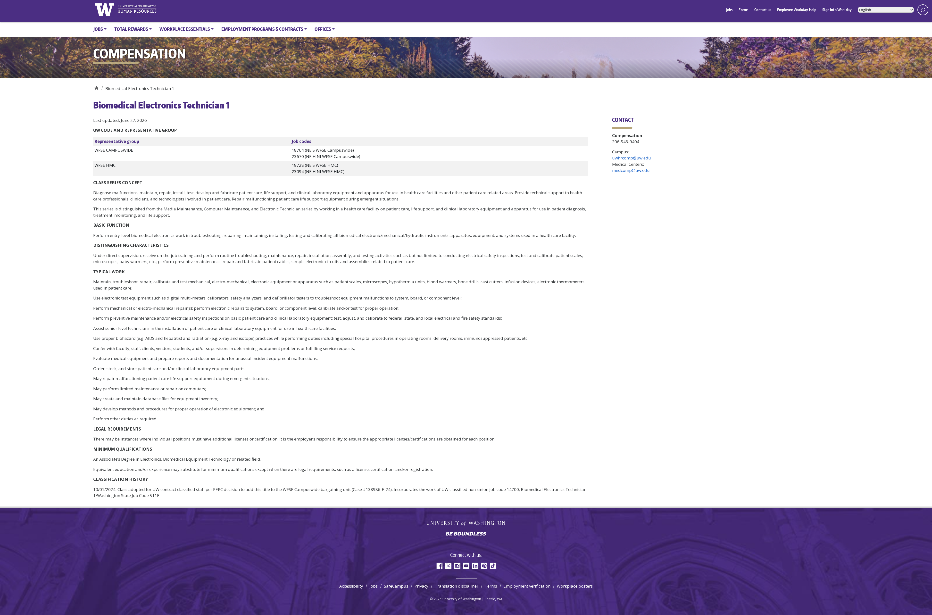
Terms (491, 586)
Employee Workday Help (796, 9)
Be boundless (466, 534)
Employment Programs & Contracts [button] (262, 29)
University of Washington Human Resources (137, 9)
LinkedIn (475, 566)
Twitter (448, 566)
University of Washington (104, 9)
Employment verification (526, 586)
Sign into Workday (837, 9)
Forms (743, 9)
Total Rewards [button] (131, 29)
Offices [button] (323, 29)
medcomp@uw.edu (631, 170)
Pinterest (484, 566)
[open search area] (922, 9)
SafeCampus (396, 586)
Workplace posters (575, 586)
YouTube (466, 566)
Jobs (729, 9)
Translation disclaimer (456, 586)
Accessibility (351, 586)
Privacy (421, 586)
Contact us (762, 9)
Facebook (439, 566)
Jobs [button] (98, 29)
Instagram (457, 566)
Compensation (96, 87)
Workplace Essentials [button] (184, 29)
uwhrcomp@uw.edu (631, 158)
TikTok (493, 566)
